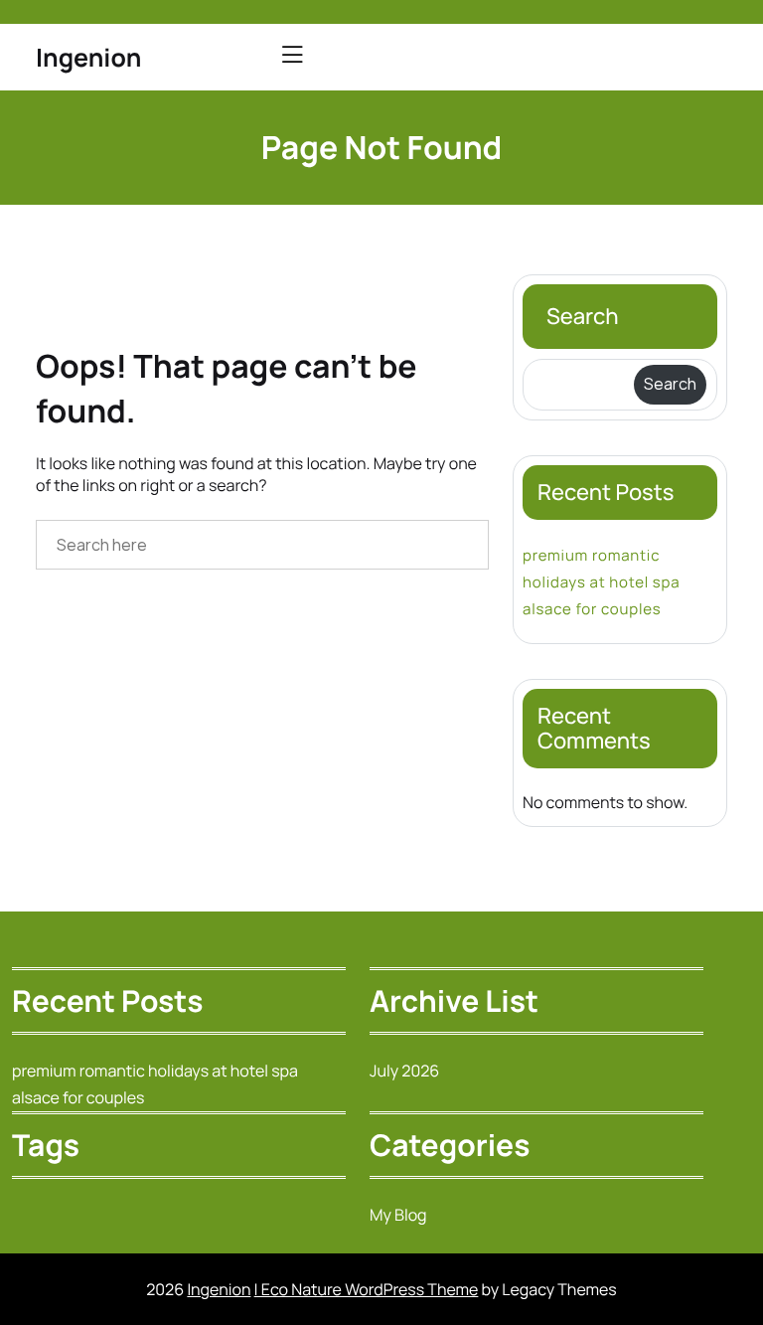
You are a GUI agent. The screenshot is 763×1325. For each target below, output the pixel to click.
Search (582, 316)
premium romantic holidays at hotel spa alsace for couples (601, 582)
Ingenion (88, 57)
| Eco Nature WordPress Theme (366, 1289)
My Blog (398, 1215)
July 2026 (404, 1070)
